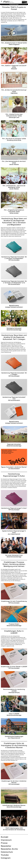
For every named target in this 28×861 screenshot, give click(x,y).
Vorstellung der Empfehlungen (14, 737)
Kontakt (4, 837)
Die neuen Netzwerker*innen (14, 556)
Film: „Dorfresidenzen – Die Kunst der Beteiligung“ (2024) (14, 187)
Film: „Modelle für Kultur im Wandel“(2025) (14, 43)
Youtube (5, 855)
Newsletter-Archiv (9, 849)
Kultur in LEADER (14, 714)
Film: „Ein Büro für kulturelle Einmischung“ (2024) (14, 91)
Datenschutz (7, 852)
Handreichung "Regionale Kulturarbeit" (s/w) (14, 398)
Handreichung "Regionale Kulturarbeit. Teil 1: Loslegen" (14, 374)
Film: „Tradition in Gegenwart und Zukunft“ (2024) (14, 67)
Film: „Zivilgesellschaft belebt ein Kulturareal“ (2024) (14, 211)
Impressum (6, 840)
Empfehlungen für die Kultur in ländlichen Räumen (14, 782)
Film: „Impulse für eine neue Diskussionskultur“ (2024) (14, 115)
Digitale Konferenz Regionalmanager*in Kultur (14, 532)
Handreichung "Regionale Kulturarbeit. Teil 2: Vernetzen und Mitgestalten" (14, 258)
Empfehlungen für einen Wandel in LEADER (14, 667)
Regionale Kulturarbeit (14, 445)
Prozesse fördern (14, 624)
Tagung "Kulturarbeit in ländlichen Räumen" (14, 467)
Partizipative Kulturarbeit (14, 329)
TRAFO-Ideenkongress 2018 (14, 829)
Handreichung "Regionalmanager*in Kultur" (14, 509)
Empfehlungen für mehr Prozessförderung (14, 602)
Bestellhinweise (14, 306)
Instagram (6, 858)
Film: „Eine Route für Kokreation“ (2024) (14, 139)
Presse (4, 843)
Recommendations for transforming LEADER (14, 691)
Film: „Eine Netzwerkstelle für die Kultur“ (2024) (14, 162)
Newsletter (6, 846)
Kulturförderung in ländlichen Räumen (14, 806)
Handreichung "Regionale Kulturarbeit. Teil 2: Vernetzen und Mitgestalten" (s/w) (14, 282)
